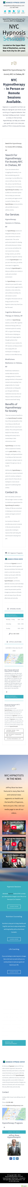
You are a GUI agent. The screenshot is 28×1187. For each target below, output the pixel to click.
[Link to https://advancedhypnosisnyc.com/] (5, 11)
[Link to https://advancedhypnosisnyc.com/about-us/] (9, 11)
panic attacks (13, 451)
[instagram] (17, 1158)
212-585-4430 (14, 7)
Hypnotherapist (7, 1178)
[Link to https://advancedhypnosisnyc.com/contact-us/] (23, 11)
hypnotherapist (14, 259)
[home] (14, 559)
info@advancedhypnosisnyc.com (14, 5)
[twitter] (14, 1158)
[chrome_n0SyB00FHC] (14, 654)
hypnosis (14, 715)
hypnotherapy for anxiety (12, 190)
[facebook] (10, 1158)
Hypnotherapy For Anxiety (14, 20)
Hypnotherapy (9, 445)
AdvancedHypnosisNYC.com (12, 1176)
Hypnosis (13, 563)
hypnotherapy (9, 204)
